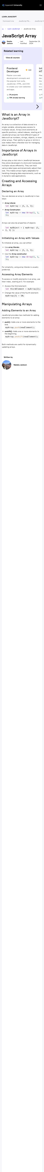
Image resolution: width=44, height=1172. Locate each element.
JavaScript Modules (25, 21)
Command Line (8, 21)
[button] (40, 5)
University (18, 5)
